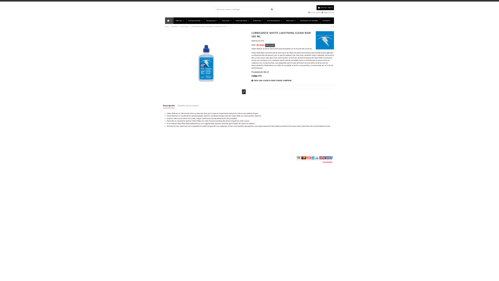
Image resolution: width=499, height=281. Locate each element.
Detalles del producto (188, 105)
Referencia (255, 41)
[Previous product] (332, 26)
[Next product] (333, 26)
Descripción (169, 105)
